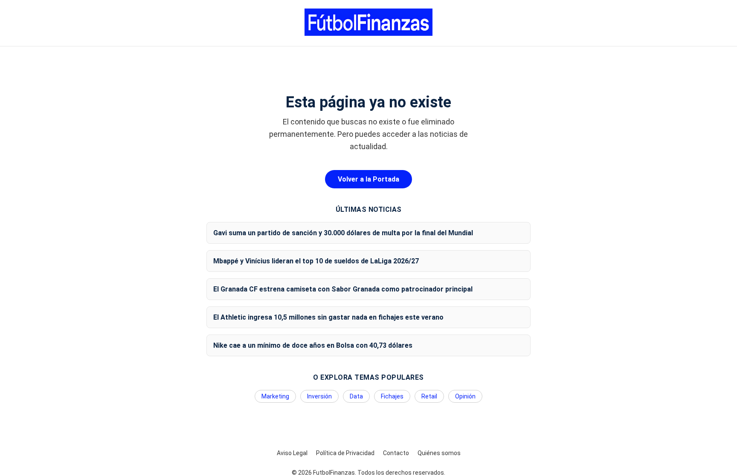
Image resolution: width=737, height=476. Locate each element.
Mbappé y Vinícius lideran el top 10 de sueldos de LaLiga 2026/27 (316, 261)
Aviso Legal (292, 453)
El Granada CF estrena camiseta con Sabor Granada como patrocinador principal (343, 289)
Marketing (275, 396)
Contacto (396, 453)
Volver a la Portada (368, 179)
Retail (429, 396)
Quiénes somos (439, 453)
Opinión (465, 396)
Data (356, 396)
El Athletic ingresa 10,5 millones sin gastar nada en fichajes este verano (328, 317)
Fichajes (392, 396)
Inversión (319, 396)
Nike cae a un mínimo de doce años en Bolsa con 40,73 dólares (312, 345)
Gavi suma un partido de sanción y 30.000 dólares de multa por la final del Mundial (343, 233)
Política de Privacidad (345, 453)
